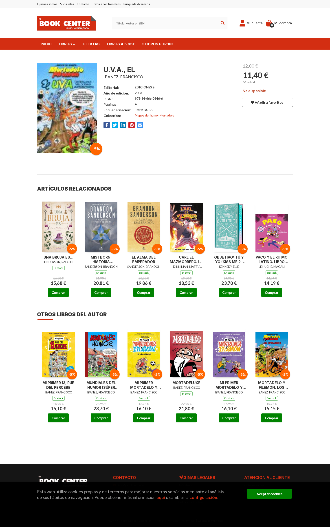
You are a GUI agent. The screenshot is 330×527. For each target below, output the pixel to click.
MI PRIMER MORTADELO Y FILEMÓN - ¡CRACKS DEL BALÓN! (143, 385)
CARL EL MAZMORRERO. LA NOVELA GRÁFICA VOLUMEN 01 (186, 259)
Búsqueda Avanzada (136, 4)
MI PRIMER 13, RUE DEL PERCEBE (58, 385)
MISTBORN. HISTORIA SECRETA (101, 259)
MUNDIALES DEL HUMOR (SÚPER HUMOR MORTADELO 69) (101, 385)
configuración (203, 497)
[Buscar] (221, 23)
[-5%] (58, 226)
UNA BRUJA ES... (58, 257)
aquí (160, 497)
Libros (66, 44)
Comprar (58, 292)
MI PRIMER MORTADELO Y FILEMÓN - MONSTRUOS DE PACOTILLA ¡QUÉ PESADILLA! (229, 385)
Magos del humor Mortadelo (154, 115)
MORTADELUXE (186, 382)
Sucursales (67, 4)
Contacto (83, 4)
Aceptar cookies (269, 494)
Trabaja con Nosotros (106, 4)
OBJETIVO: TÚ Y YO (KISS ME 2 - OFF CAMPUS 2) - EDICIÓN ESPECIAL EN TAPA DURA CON (229, 259)
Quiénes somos (47, 4)
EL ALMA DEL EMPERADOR (144, 259)
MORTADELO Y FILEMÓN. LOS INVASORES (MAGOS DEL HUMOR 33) (271, 385)
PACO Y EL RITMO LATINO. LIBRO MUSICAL (272, 259)
